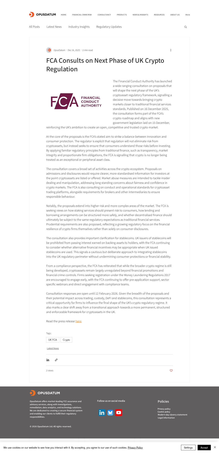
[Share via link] (56, 360)
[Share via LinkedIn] (47, 360)
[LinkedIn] (102, 412)
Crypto (66, 339)
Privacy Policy (135, 447)
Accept (204, 447)
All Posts (34, 27)
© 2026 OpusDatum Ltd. (41, 426)
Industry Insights (78, 27)
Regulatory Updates (109, 27)
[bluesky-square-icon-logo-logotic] (110, 412)
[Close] (215, 447)
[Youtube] (118, 412)
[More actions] (171, 50)
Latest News (54, 27)
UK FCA (52, 339)
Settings (188, 447)
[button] (185, 26)
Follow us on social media (111, 400)
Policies (163, 401)
